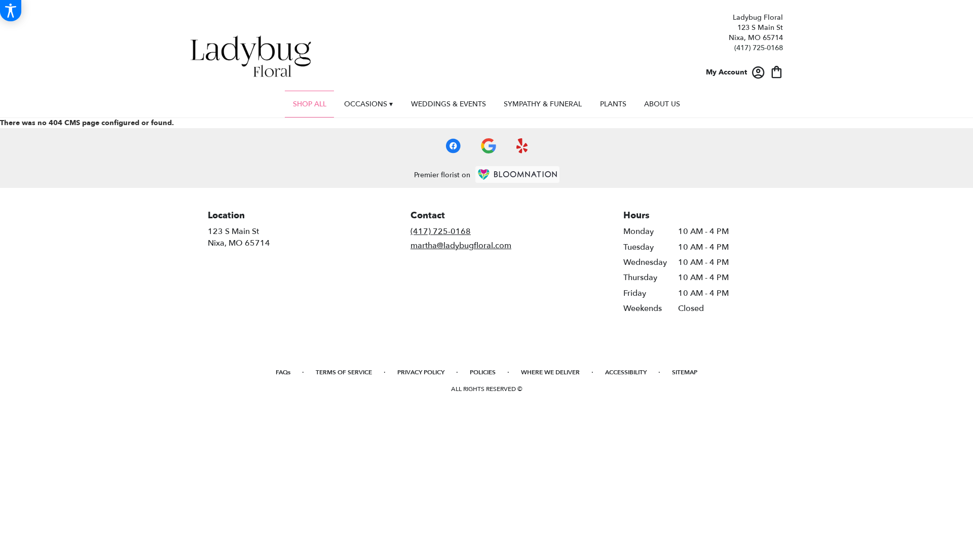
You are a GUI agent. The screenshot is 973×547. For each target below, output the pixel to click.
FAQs (283, 372)
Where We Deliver (550, 372)
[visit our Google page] (488, 145)
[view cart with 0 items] (776, 71)
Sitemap (684, 372)
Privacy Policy (420, 372)
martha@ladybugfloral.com (460, 245)
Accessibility (626, 372)
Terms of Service (344, 372)
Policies (483, 372)
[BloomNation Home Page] (517, 174)
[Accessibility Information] (10, 10)
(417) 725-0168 (758, 48)
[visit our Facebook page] (453, 145)
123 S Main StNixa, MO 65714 (239, 237)
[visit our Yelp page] (522, 145)
